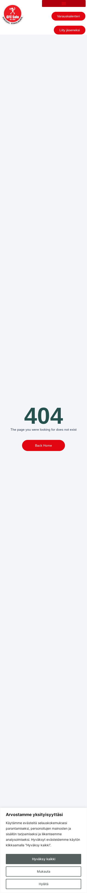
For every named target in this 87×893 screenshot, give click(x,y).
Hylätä (43, 884)
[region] (43, 850)
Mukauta (43, 871)
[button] (64, 3)
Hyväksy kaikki (43, 859)
